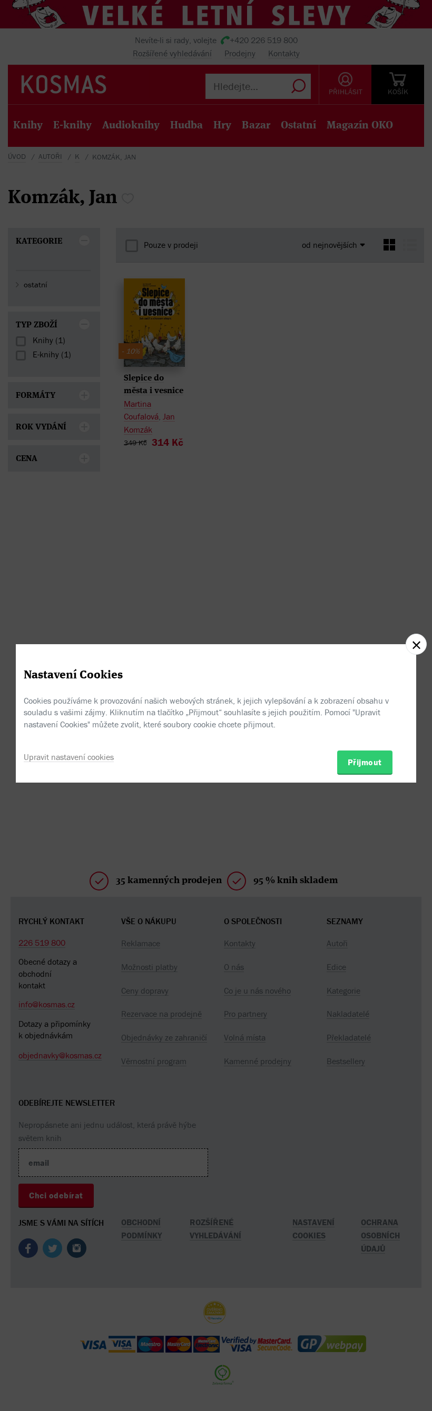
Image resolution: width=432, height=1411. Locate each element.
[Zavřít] (416, 644)
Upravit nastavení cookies (69, 757)
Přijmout (365, 762)
